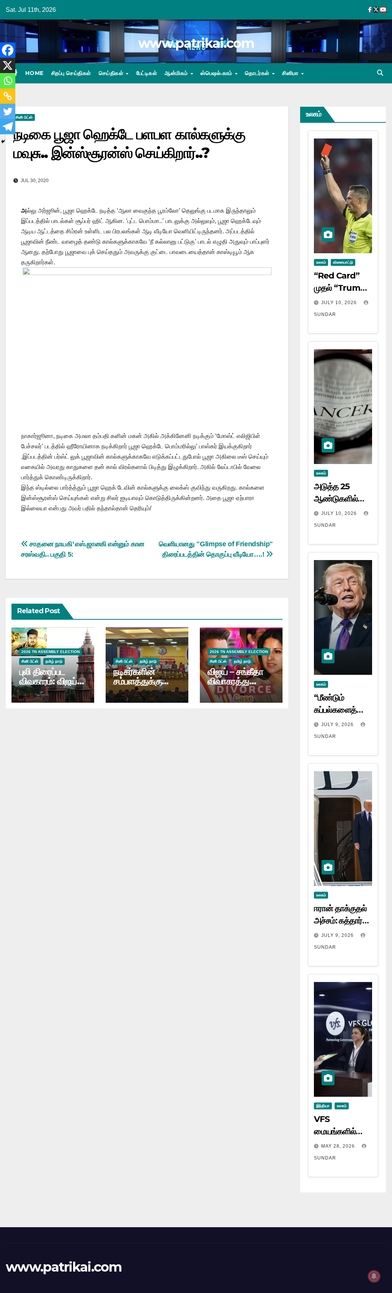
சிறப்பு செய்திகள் (71, 73)
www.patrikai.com (196, 43)
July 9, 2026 (338, 724)
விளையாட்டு (343, 262)
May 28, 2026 (338, 1146)
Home (34, 73)
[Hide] (3, 141)
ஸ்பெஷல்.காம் (217, 73)
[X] (7, 65)
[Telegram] (7, 126)
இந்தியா (323, 1106)
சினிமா (291, 73)
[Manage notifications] (374, 1276)
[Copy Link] (7, 96)
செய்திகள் (112, 73)
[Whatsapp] (7, 80)
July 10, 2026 (339, 302)
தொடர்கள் (258, 73)
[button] (380, 73)
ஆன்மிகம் (177, 73)
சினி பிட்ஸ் (24, 117)
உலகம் (321, 262)
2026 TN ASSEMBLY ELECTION (50, 652)
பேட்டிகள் (146, 73)
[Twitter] (7, 111)
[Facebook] (7, 50)
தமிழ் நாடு (54, 661)
